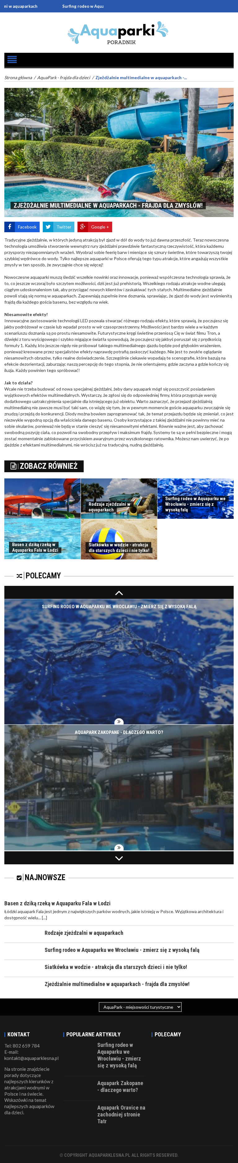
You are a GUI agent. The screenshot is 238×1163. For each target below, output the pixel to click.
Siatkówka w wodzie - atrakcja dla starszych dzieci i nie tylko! (119, 547)
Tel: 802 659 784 (22, 1045)
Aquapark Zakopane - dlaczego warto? (119, 732)
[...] (44, 917)
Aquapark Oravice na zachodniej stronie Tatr (121, 1114)
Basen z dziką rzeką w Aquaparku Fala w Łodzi (35, 547)
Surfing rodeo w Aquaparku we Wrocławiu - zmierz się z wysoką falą (93, 6)
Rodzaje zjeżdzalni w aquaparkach (109, 507)
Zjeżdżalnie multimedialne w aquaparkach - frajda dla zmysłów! (117, 984)
